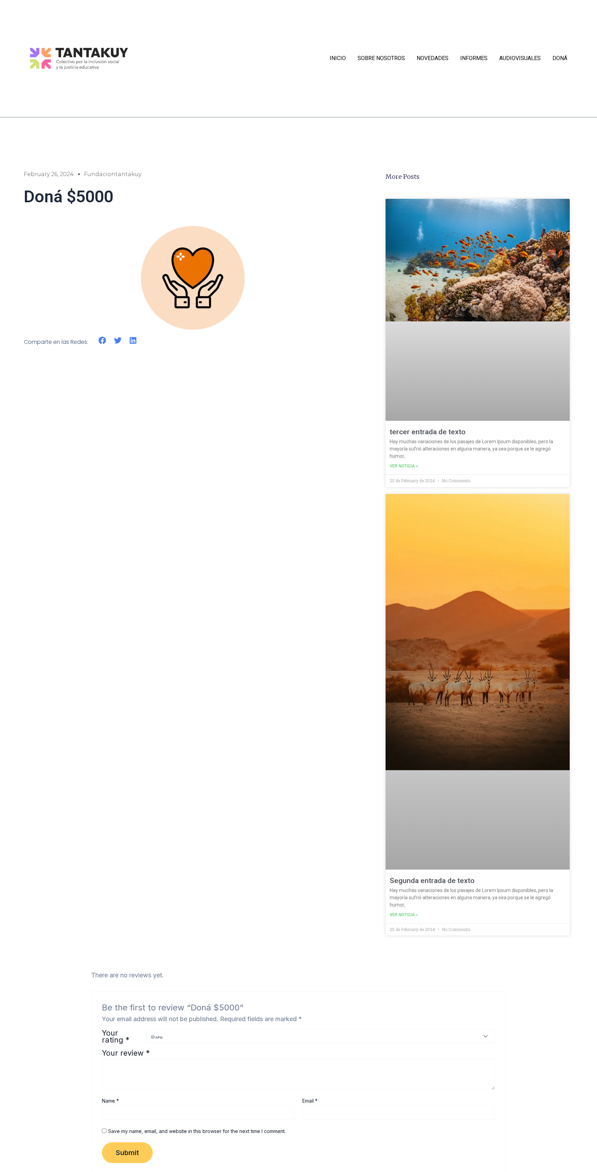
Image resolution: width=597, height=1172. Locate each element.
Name (110, 1101)
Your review (126, 1052)
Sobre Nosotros (381, 58)
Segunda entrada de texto (432, 880)
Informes (473, 58)
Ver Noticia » (404, 466)
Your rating (116, 1036)
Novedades (432, 58)
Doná (559, 58)
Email (310, 1101)
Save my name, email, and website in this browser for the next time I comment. (197, 1131)
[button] (102, 341)
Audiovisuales (520, 58)
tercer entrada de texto (427, 432)
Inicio (338, 58)
